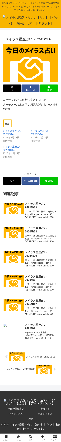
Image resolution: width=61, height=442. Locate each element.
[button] (54, 410)
